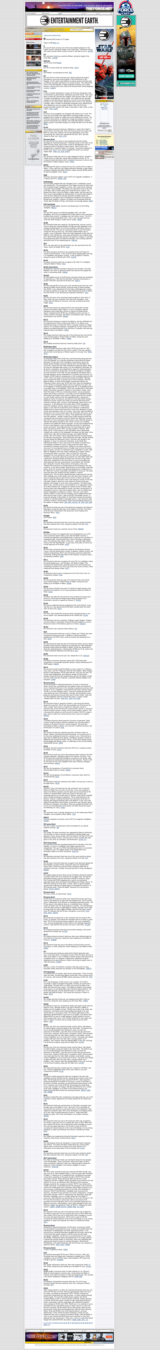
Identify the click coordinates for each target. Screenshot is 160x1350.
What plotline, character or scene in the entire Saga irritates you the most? (33, 122)
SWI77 (88, 968)
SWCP (46, 716)
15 (66, 1323)
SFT (67, 568)
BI (58, 827)
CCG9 (74, 257)
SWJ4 (57, 763)
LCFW (55, 58)
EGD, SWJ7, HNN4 (62, 1245)
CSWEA (60, 1260)
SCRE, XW (62, 178)
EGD (59, 63)
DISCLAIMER (83, 1345)
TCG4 (85, 615)
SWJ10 (82, 624)
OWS (69, 338)
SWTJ (77, 281)
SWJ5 (56, 664)
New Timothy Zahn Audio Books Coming (33, 91)
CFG (50, 994)
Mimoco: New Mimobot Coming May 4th (32, 101)
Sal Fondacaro (104, 141)
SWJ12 (86, 656)
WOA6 (81, 529)
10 (56, 1323)
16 (68, 1323)
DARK (46, 870)
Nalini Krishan (103, 142)
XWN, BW (78, 1277)
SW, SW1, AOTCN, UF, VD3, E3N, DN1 (78, 502)
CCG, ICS (62, 136)
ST (87, 524)
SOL (49, 639)
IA (84, 343)
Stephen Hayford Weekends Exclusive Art (33, 83)
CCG (59, 750)
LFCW (90, 51)
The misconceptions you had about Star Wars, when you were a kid (33, 127)
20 (77, 1323)
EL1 (51, 303)
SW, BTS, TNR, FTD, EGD (70, 698)
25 (87, 1323)
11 (58, 1323)
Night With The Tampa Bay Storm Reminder (33, 78)
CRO (66, 330)
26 (89, 1323)
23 (83, 1323)
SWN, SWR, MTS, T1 (80, 1320)
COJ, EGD (53, 109)
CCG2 (78, 600)
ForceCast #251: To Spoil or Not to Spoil (33, 87)
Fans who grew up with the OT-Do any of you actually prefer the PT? (32, 114)
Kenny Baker (103, 140)
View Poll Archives (33, 158)
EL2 (57, 777)
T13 (74, 814)
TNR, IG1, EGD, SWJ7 (61, 151)
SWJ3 (68, 770)
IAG (57, 512)
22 (81, 1323)
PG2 (57, 783)
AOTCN (75, 851)
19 (75, 1323)
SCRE (46, 821)
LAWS (53, 88)
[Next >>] (56, 43)
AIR (61, 556)
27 (92, 1323)
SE (70, 73)
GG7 (76, 68)
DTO (67, 544)
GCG (50, 592)
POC (72, 162)
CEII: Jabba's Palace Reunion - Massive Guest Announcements (33, 74)
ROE (45, 124)
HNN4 (65, 272)
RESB (46, 1116)
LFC (45, 1131)
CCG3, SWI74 (54, 889)
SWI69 (53, 940)
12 (60, 1323)
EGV (65, 172)
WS (54, 517)
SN (61, 575)
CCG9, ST (82, 839)
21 (79, 1323)
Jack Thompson (104, 144)
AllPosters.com (104, 123)
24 (85, 1323)
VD (45, 1100)
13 (62, 1323)
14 (64, 1323)
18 (73, 1323)
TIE (90, 977)
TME (65, 1249)
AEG (91, 201)
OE (51, 1021)
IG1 (64, 264)
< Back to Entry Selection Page (52, 35)
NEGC (54, 208)
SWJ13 (74, 240)
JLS (67, 247)
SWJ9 (65, 316)
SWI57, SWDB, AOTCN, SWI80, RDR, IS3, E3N (66, 1207)
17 (70, 1323)
